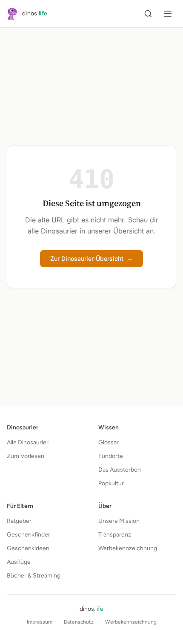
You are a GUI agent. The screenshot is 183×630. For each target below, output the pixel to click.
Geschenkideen (28, 548)
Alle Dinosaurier (28, 442)
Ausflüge (19, 562)
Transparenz (114, 534)
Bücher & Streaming (33, 575)
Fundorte (110, 456)
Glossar (108, 442)
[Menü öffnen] (167, 13)
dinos (91, 608)
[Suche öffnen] (148, 13)
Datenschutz (79, 622)
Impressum (39, 622)
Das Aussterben (119, 469)
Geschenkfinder (28, 534)
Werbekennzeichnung (127, 548)
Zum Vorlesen (25, 456)
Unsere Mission (119, 521)
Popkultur (111, 483)
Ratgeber (19, 521)
